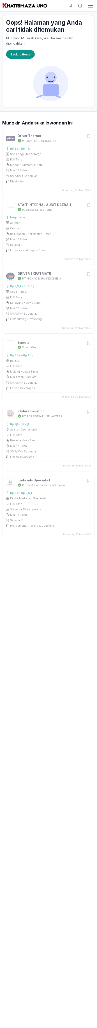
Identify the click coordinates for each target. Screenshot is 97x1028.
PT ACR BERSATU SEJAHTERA (42, 416)
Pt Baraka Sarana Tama (37, 209)
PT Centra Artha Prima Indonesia (43, 485)
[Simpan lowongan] (88, 137)
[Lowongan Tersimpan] (70, 5)
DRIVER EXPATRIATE (34, 273)
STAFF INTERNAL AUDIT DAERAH (44, 205)
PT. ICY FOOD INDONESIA (39, 141)
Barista (24, 342)
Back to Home (20, 54)
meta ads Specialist (34, 480)
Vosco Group (30, 347)
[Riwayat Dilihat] (80, 5)
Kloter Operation (31, 411)
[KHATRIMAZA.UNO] (24, 5)
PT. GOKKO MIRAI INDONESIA (41, 278)
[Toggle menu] (90, 5)
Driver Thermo (29, 136)
